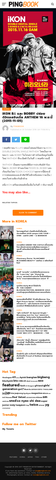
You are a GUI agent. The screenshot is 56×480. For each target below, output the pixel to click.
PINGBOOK (18, 126)
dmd (28, 381)
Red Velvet (19, 397)
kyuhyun (27, 393)
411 (14, 377)
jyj (3, 393)
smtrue (5, 401)
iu (30, 389)
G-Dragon (30, 386)
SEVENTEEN (30, 397)
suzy (12, 405)
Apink (23, 377)
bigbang (44, 377)
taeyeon (20, 405)
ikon (26, 389)
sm (45, 396)
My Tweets (8, 428)
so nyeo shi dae (29, 401)
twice (33, 404)
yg (47, 404)
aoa (17, 377)
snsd (12, 400)
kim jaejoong (17, 393)
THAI (37, 457)
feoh (22, 385)
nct (4, 397)
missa (45, 393)
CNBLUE (22, 381)
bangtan (32, 377)
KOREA (22, 457)
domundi (34, 381)
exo (40, 380)
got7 (21, 389)
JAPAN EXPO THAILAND (41, 389)
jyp (7, 392)
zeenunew (6, 408)
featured (11, 385)
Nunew (9, 397)
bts (15, 381)
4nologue (7, 377)
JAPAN (30, 457)
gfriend (39, 385)
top (27, 405)
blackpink (7, 380)
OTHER (44, 457)
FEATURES (13, 457)
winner (42, 405)
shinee (39, 397)
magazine (36, 393)
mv (49, 393)
